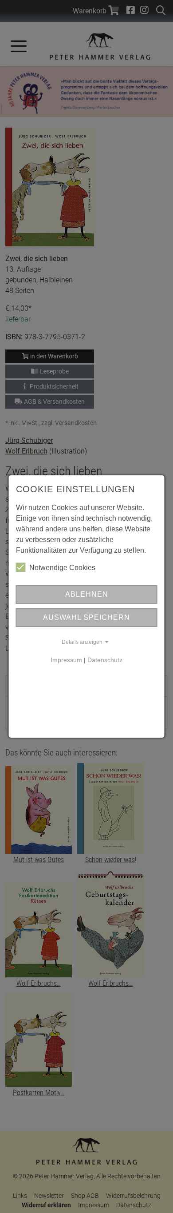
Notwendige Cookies (62, 567)
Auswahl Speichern (86, 617)
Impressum (66, 659)
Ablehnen (86, 594)
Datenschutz (104, 659)
